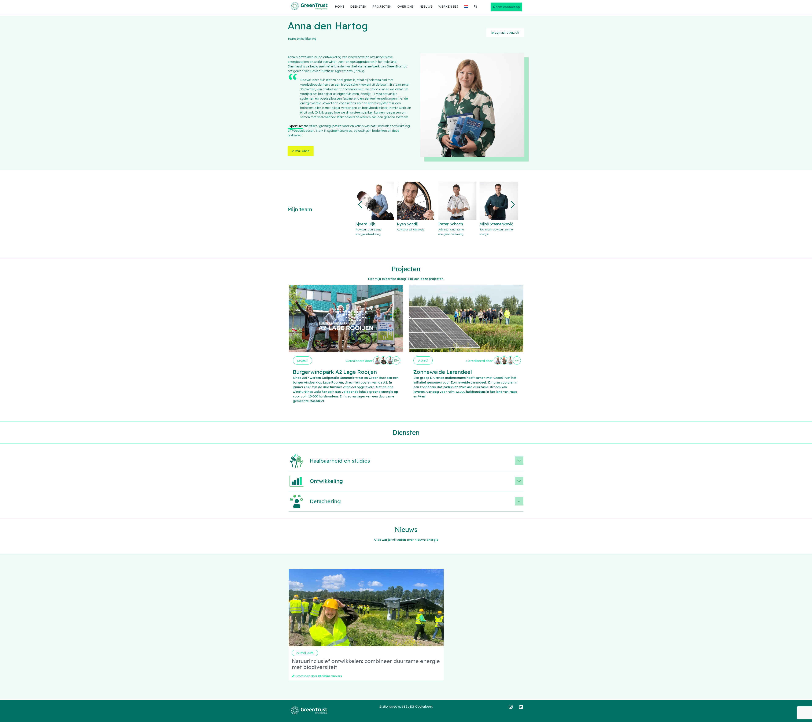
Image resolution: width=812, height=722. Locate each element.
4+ (517, 360)
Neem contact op (506, 7)
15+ (396, 360)
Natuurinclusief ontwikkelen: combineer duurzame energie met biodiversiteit (366, 664)
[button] (505, 32)
